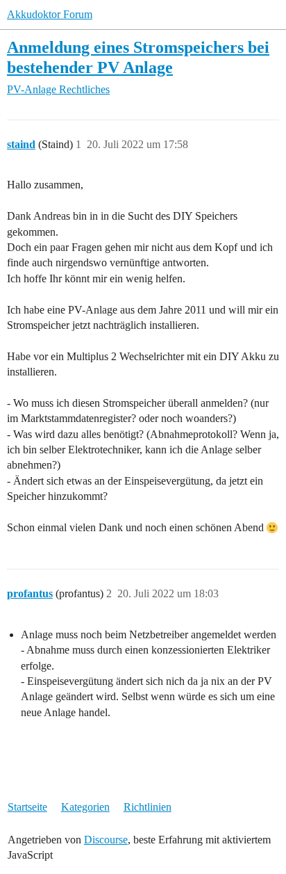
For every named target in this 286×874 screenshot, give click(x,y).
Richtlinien (147, 807)
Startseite (27, 807)
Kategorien (85, 807)
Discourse (106, 839)
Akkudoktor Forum (49, 14)
